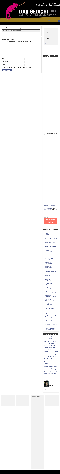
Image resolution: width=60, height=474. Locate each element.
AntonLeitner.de (51, 384)
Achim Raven (45, 336)
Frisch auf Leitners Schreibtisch (50, 258)
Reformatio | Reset (48, 295)
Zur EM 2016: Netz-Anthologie (50, 328)
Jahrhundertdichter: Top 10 (49, 272)
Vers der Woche (47, 309)
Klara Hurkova (52, 356)
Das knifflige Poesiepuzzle (49, 243)
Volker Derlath (53, 371)
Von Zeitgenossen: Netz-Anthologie (50, 315)
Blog (2, 23)
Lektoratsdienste (46, 209)
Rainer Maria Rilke (46, 366)
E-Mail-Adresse (5, 61)
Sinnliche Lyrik (47, 303)
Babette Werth (50, 341)
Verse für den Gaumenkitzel (49, 311)
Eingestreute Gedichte (48, 251)
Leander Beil (46, 358)
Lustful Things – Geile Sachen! (50, 280)
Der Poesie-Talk (47, 245)
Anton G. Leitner (12, 30)
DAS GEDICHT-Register (22, 23)
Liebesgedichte (47, 278)
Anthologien (47, 234)
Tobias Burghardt (50, 368)
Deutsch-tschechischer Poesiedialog (51, 246)
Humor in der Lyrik (48, 270)
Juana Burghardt (52, 354)
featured (48, 347)
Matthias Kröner (52, 360)
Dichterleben (47, 249)
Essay (46, 255)
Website (3, 64)
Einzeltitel (46, 254)
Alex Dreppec (49, 336)
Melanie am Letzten (48, 287)
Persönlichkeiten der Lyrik (49, 291)
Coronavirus (51, 343)
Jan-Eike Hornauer (50, 353)
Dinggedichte (47, 250)
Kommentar (4, 44)
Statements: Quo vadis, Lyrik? (49, 305)
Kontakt (32, 23)
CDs (45, 237)
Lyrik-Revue (47, 284)
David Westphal (51, 345)
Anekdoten (46, 233)
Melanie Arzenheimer (48, 361)
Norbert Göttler (48, 365)
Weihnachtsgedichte (48, 316)
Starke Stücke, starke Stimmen (50, 304)
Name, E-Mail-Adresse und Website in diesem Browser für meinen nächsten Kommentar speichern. (19, 67)
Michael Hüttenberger (51, 363)
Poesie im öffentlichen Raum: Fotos (50, 292)
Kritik (45, 276)
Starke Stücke (55, 366)
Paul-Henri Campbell (53, 365)
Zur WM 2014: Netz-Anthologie (50, 329)
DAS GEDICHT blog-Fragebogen (50, 242)
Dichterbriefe (47, 247)
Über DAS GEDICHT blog (11, 23)
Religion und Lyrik (48, 299)
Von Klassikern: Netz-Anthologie (50, 313)
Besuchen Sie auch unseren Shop (49, 205)
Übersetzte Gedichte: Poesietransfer (51, 307)
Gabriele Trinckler (47, 351)
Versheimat (46, 312)
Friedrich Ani (53, 349)
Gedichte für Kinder (48, 262)
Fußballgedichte (47, 259)
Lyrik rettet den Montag (48, 283)
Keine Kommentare (19, 30)
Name (3, 58)
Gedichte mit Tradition (48, 263)
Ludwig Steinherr (47, 360)
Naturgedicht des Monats (49, 288)
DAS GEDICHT (49, 208)
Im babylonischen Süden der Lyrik (50, 271)
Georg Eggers (52, 351)
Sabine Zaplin (51, 366)
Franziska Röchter (48, 349)
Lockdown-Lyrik (47, 279)
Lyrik (45, 282)
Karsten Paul (47, 356)
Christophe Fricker (54, 341)
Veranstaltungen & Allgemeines (50, 308)
